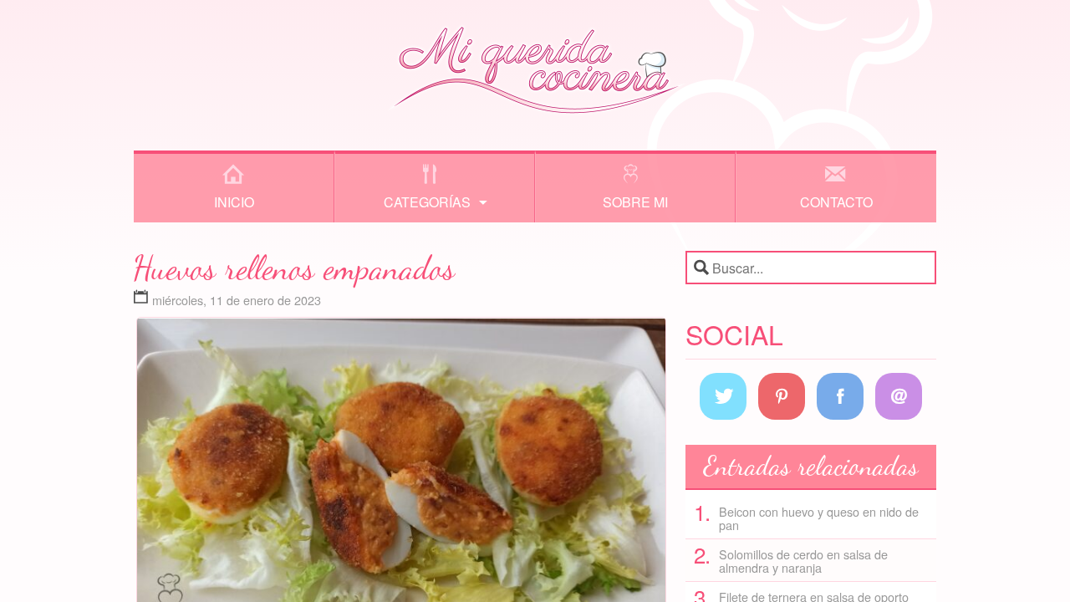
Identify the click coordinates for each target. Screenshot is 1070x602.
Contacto (836, 202)
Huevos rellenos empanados (295, 267)
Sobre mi (635, 202)
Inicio (234, 202)
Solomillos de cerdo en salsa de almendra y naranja (803, 560)
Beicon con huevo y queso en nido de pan (819, 518)
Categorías (427, 202)
